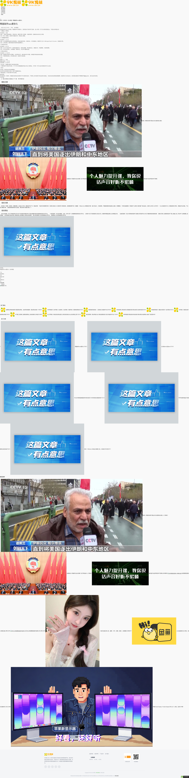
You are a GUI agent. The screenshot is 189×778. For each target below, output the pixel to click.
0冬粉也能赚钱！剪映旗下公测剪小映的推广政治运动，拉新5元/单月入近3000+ (140, 206)
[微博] (52, 766)
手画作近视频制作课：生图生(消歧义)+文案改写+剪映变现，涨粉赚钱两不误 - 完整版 (58, 206)
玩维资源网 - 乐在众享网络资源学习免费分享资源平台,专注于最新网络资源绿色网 (138, 213)
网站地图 (98, 772)
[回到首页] (3, 270)
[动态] (49, 766)
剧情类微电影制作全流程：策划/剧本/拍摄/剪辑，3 (19, 207)
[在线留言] (0, 270)
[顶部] (3, 17)
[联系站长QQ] (2, 270)
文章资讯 (5, 20)
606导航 (95, 759)
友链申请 (91, 753)
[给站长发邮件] (1, 270)
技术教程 (10, 20)
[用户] (2, 16)
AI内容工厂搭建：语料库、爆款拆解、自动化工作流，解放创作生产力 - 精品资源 (19, 206)
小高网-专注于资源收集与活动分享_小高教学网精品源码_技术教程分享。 (102, 213)
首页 (1, 20)
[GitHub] (55, 766)
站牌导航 (91, 759)
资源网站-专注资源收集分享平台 (58, 215)
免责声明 (96, 753)
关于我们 (107, 753)
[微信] (45, 766)
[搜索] (0, 16)
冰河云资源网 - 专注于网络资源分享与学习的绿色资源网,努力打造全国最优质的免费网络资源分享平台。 (25, 213)
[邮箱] (59, 766)
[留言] (1, 16)
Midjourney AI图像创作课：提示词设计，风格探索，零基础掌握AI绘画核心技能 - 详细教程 (99, 206)
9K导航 (99, 759)
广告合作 (102, 753)
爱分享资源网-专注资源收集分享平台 (41, 215)
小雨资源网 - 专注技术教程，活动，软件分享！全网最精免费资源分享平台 (67, 213)
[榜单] (1, 17)
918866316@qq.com (84, 75)
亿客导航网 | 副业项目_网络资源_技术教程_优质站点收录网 (18, 215)
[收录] (2, 17)
